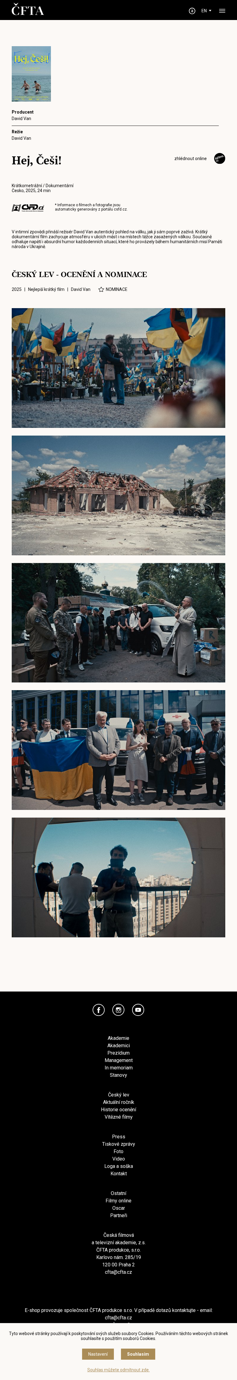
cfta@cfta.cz (118, 1272)
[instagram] (118, 1010)
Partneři (118, 1215)
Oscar (118, 1208)
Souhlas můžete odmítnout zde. (118, 1369)
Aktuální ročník (118, 1102)
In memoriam (119, 1068)
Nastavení (98, 1354)
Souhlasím (138, 1354)
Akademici (118, 1045)
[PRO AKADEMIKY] (192, 11)
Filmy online (118, 1201)
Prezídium (118, 1053)
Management (119, 1060)
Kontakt (118, 1174)
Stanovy (118, 1075)
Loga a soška (118, 1166)
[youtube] (138, 1010)
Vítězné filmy (119, 1117)
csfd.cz (120, 209)
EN (204, 10)
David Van (21, 118)
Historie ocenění (118, 1109)
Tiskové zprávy (118, 1144)
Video (118, 1159)
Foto (118, 1151)
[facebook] (99, 1010)
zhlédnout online (190, 158)
